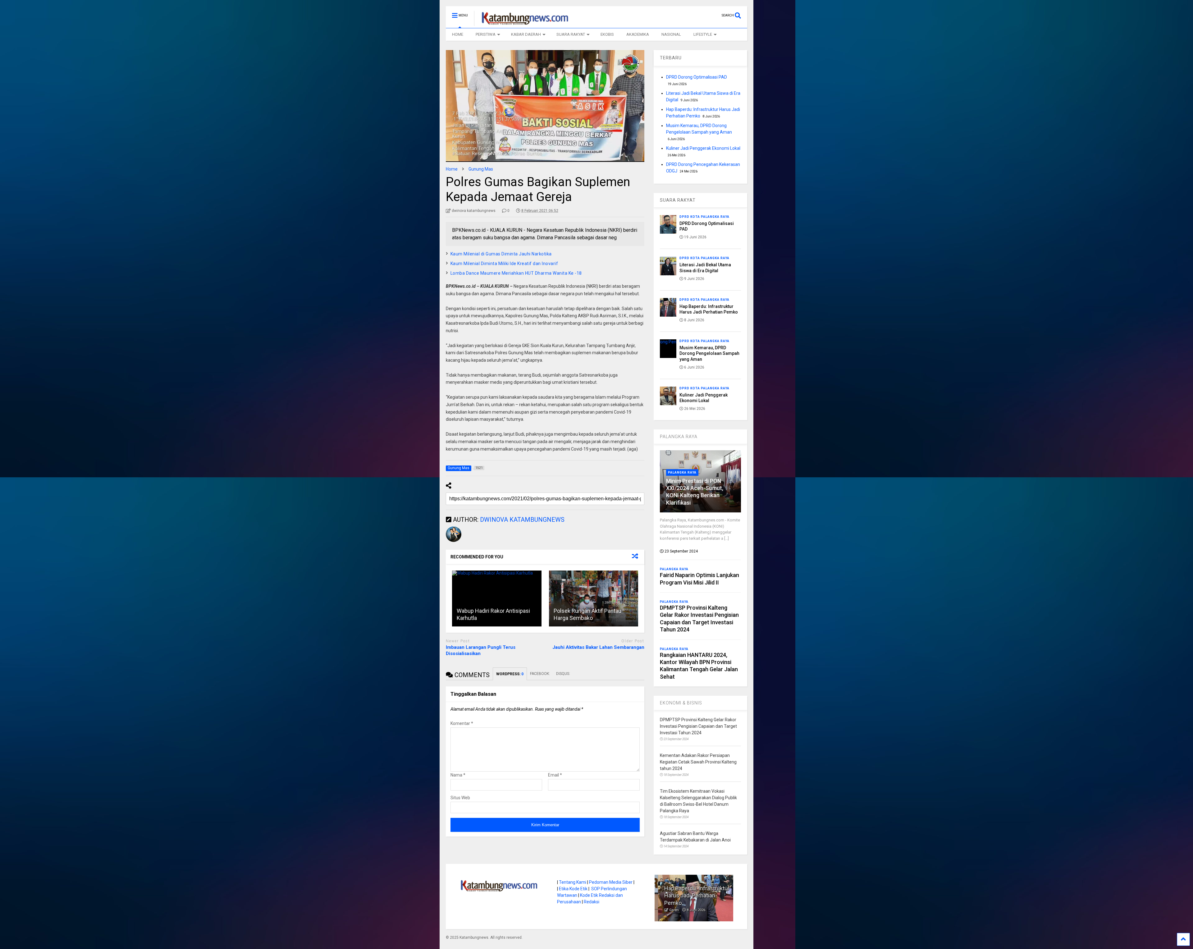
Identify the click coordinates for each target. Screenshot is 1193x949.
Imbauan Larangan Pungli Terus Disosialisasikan (480, 650)
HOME (457, 34)
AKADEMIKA (637, 34)
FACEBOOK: (540, 674)
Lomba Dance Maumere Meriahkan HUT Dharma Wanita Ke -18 (516, 273)
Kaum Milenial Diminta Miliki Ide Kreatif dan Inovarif (504, 263)
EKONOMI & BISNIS (681, 702)
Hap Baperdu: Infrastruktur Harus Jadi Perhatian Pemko (693, 895)
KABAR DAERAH (526, 34)
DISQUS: (563, 674)
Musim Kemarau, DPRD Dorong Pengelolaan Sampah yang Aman (709, 353)
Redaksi (591, 901)
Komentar (461, 723)
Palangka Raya (682, 472)
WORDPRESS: (509, 674)
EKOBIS (607, 34)
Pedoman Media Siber (611, 882)
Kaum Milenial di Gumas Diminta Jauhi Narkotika (501, 253)
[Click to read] (497, 598)
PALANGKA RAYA (678, 436)
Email (555, 774)
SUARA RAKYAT (570, 34)
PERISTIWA (486, 34)
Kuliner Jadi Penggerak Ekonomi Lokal (703, 148)
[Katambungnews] (521, 23)
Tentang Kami (572, 882)
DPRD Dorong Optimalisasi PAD (696, 77)
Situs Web (460, 797)
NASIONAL (671, 34)
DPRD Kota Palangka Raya (704, 216)
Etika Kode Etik (573, 888)
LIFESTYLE (702, 34)
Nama (457, 774)
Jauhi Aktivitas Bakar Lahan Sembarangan (598, 647)
